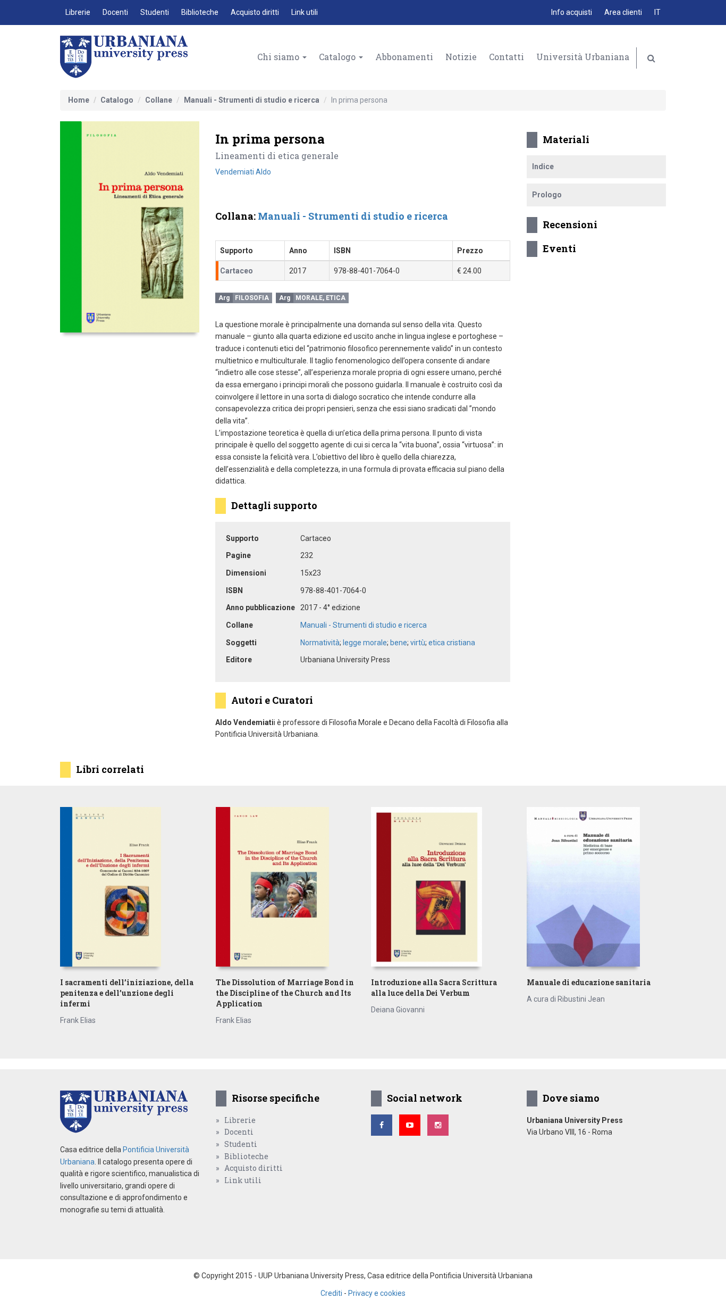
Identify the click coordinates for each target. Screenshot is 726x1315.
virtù (417, 642)
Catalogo (338, 56)
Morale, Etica (320, 298)
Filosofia (252, 298)
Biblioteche (199, 12)
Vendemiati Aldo (243, 172)
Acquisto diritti (255, 12)
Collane (158, 100)
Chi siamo (279, 56)
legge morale (365, 642)
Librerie (77, 12)
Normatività (320, 642)
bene (398, 642)
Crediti (331, 1293)
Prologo (547, 194)
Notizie (461, 56)
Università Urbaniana (582, 56)
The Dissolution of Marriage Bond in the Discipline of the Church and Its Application (285, 993)
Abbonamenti (404, 56)
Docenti (115, 12)
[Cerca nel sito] (651, 58)
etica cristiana (451, 642)
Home (78, 100)
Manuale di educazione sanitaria (589, 982)
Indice (543, 166)
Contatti (506, 56)
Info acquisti (571, 12)
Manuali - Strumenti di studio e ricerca (251, 100)
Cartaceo (236, 271)
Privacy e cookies (377, 1293)
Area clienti (623, 12)
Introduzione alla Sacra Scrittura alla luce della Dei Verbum (434, 987)
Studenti (154, 12)
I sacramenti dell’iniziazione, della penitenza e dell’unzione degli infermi (126, 993)
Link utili (304, 12)
